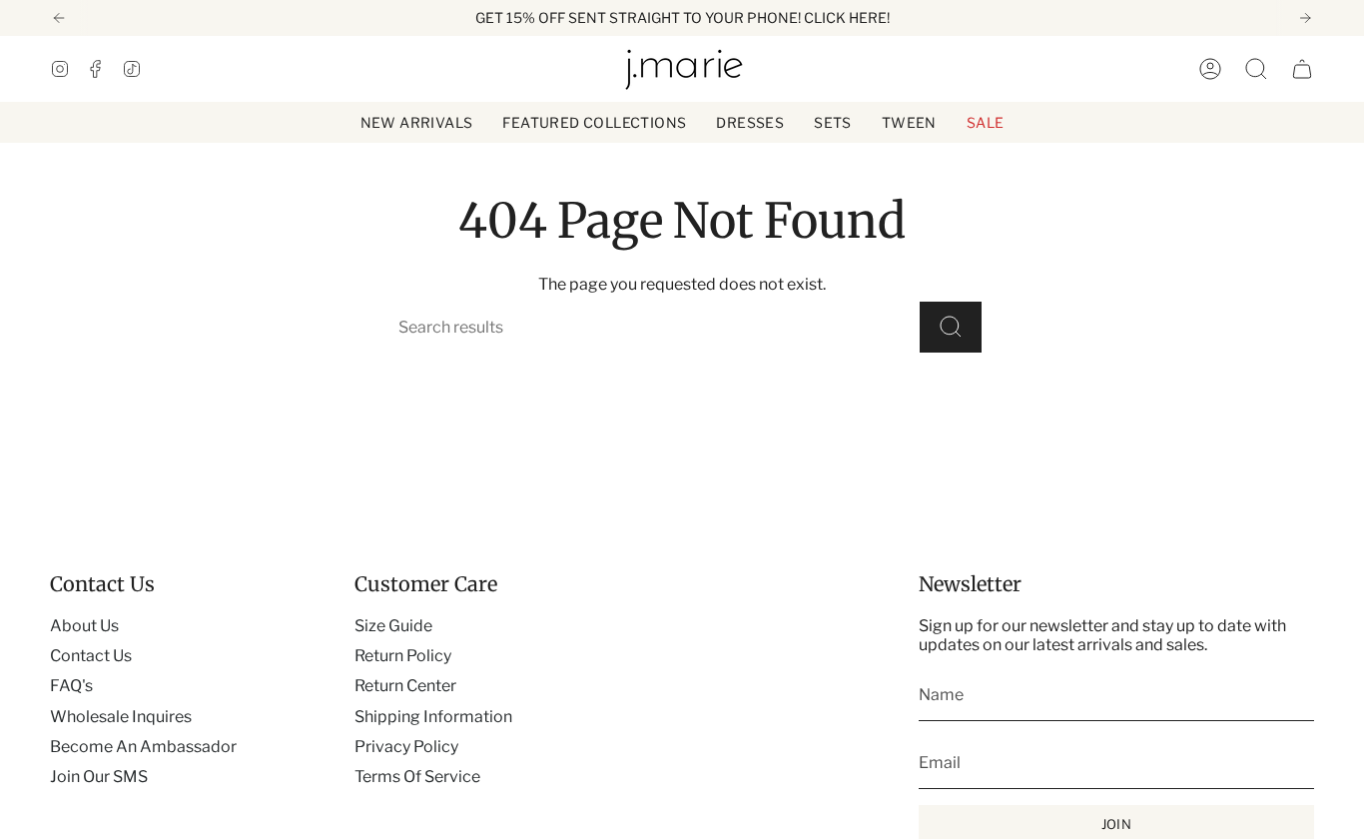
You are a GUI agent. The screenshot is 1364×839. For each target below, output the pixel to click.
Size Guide (393, 625)
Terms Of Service (417, 776)
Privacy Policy (406, 746)
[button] (594, 122)
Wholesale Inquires (121, 716)
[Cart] (1302, 69)
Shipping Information (433, 716)
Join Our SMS (99, 776)
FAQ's (71, 685)
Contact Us (91, 655)
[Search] (951, 327)
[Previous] (59, 18)
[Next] (1305, 18)
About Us (84, 625)
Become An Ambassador (143, 746)
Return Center (405, 685)
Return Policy (402, 655)
